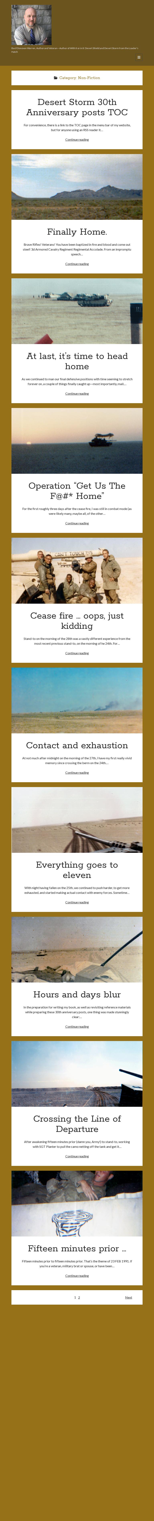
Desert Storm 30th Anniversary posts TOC (77, 107)
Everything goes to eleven (77, 820)
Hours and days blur (77, 949)
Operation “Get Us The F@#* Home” (77, 441)
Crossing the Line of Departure (77, 1074)
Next (128, 1297)
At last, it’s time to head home (77, 311)
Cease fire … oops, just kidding (77, 570)
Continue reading (77, 139)
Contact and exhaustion (77, 700)
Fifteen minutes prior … (77, 1203)
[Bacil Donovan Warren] (31, 43)
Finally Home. (77, 187)
